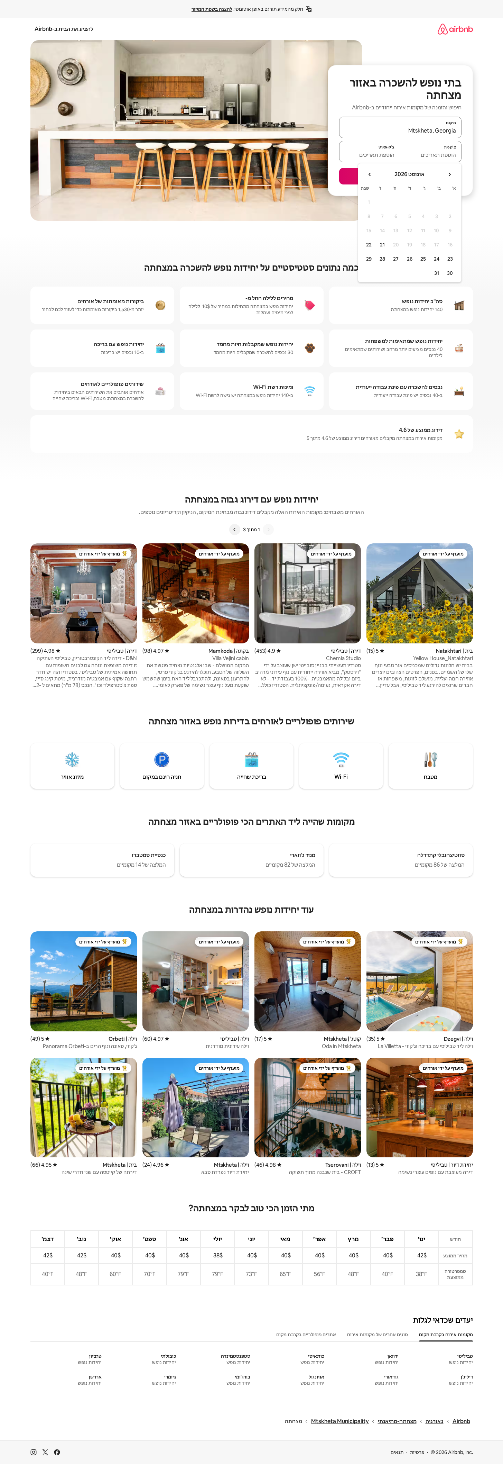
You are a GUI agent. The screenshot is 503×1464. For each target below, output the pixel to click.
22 (369, 245)
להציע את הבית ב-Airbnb (64, 29)
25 (423, 259)
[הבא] (234, 529)
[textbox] (431, 155)
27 (396, 259)
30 (450, 273)
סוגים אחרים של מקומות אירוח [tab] (377, 1334)
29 (369, 259)
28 (382, 259)
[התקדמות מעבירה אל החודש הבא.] (370, 174)
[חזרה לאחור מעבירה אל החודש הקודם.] (449, 174)
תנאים (397, 1452)
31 (436, 273)
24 (436, 259)
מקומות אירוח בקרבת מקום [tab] (446, 1334)
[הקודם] (268, 529)
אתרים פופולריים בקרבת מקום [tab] (306, 1334)
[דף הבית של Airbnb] (455, 29)
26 (409, 259)
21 (382, 245)
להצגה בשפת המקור (212, 9)
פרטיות (417, 1452)
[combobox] (400, 130)
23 (450, 259)
